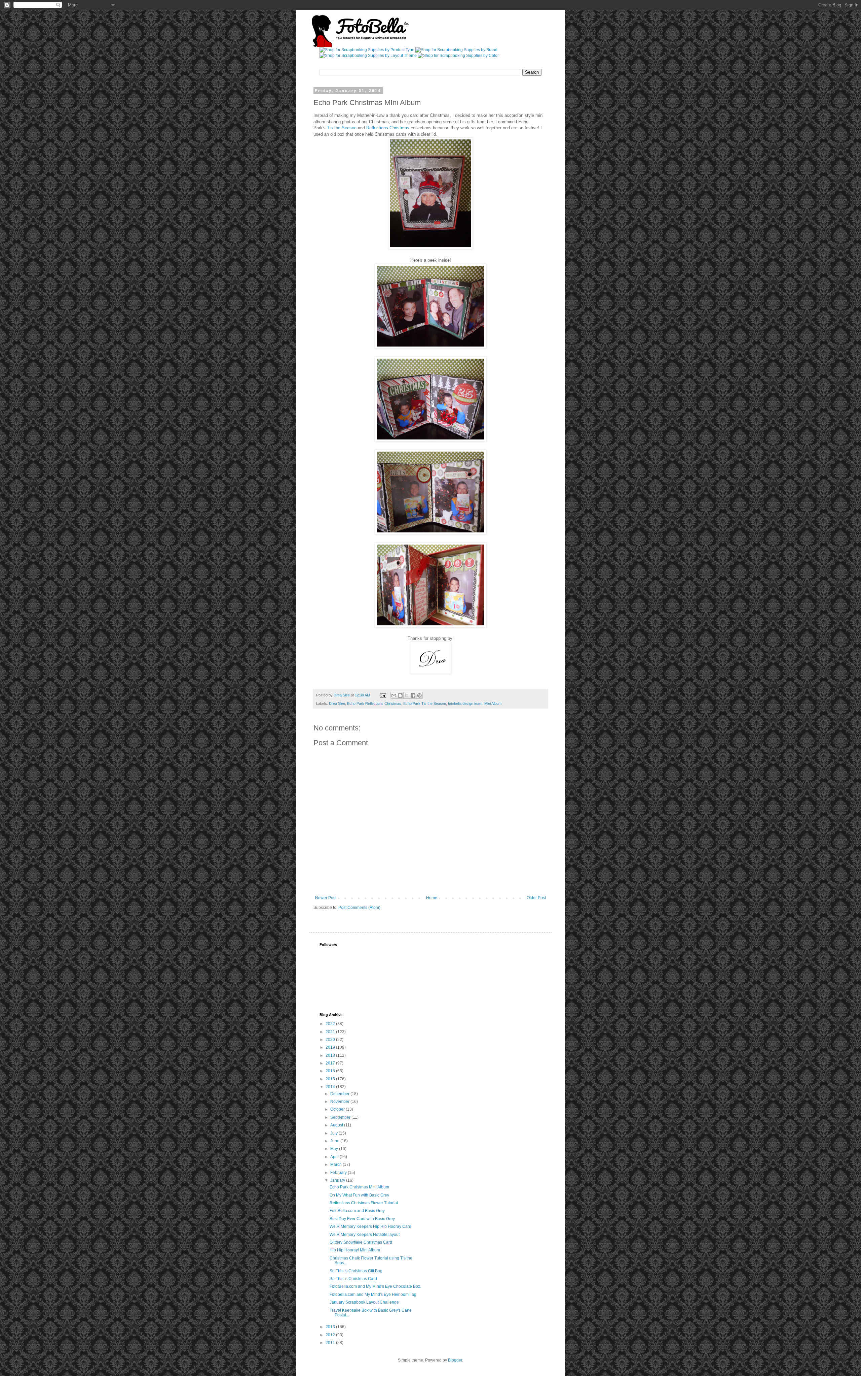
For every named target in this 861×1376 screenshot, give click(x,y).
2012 (331, 1335)
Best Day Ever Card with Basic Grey (362, 1218)
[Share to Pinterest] (419, 695)
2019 (331, 1047)
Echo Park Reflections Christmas (374, 703)
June (335, 1141)
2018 (331, 1055)
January (338, 1180)
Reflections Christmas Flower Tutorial (364, 1203)
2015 (331, 1079)
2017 (331, 1063)
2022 (331, 1023)
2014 (331, 1086)
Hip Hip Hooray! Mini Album (355, 1250)
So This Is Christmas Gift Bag (356, 1271)
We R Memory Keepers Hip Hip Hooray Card (370, 1226)
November (340, 1101)
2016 (331, 1071)
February (339, 1172)
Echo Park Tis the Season (424, 703)
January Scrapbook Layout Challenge (364, 1302)
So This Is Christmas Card (353, 1278)
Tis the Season (342, 127)
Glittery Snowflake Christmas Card (361, 1242)
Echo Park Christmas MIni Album (359, 1187)
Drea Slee (337, 703)
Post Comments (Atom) (359, 907)
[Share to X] (406, 695)
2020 (331, 1039)
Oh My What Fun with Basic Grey (359, 1195)
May (334, 1148)
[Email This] (393, 695)
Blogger (455, 1360)
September (340, 1117)
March (336, 1164)
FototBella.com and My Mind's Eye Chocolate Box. (375, 1286)
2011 (331, 1342)
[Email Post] (382, 695)
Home (431, 897)
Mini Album (492, 703)
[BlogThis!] (400, 695)
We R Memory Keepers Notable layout (365, 1234)
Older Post (536, 897)
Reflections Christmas (387, 127)
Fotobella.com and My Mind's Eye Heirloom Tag (373, 1294)
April (335, 1156)
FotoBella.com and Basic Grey (357, 1210)
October (338, 1109)
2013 (331, 1326)
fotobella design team (465, 703)
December (340, 1093)
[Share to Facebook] (413, 695)
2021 (331, 1031)
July (334, 1133)
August (337, 1125)
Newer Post (325, 897)
